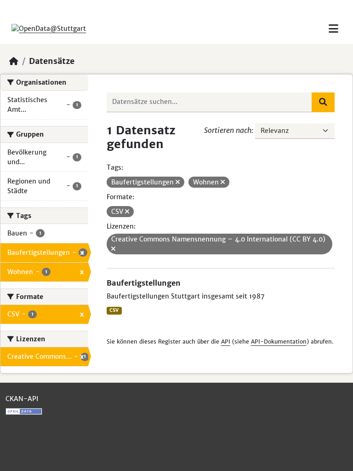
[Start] (13, 61)
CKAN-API (22, 399)
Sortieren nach (227, 130)
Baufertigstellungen (144, 282)
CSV (114, 310)
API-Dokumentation (279, 341)
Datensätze (51, 61)
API (225, 341)
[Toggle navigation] (333, 28)
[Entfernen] (178, 182)
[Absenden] (323, 102)
